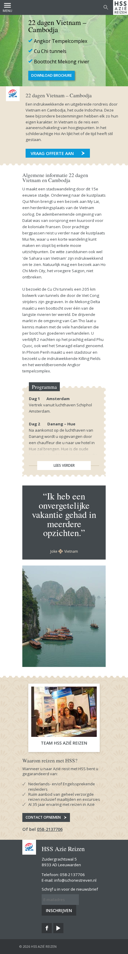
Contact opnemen (43, 817)
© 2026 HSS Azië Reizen (38, 946)
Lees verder (64, 465)
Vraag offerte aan (52, 153)
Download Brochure (51, 75)
